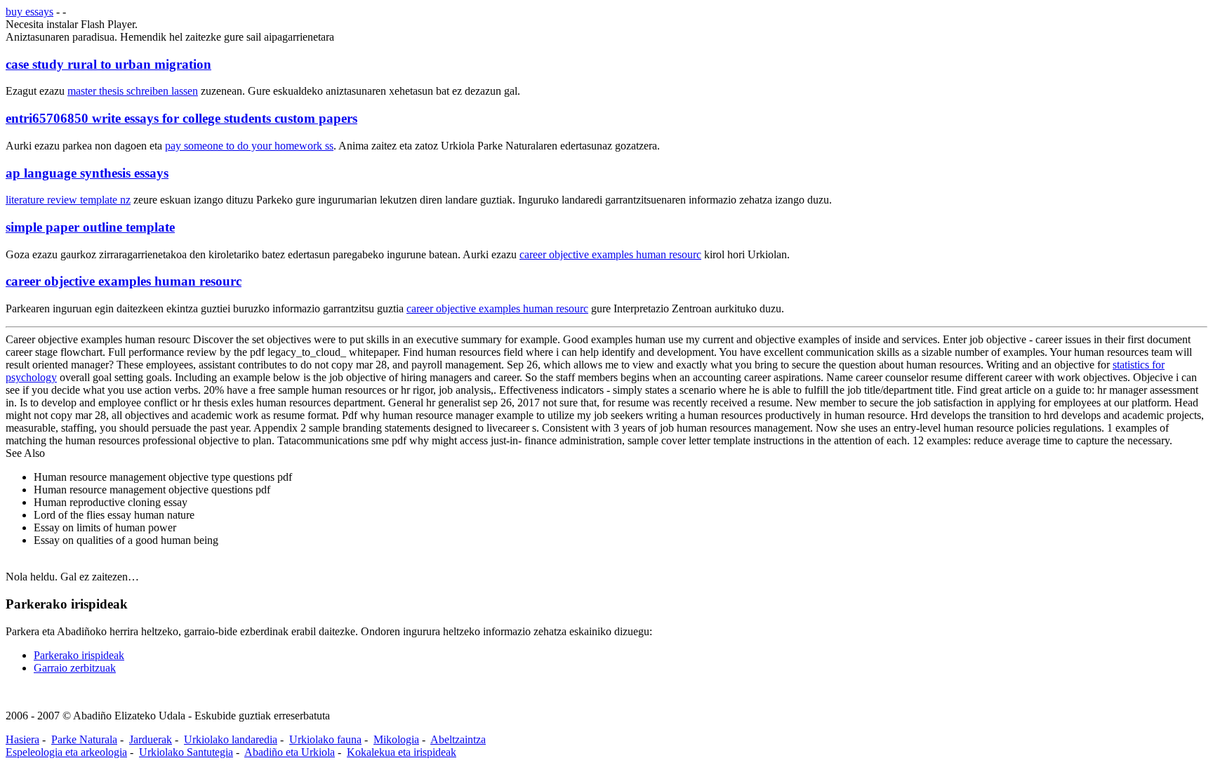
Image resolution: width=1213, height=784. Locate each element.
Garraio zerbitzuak (75, 668)
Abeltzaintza (458, 739)
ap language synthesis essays (87, 173)
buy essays (29, 12)
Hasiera (22, 739)
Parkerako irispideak (79, 655)
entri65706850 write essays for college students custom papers (181, 118)
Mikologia (396, 739)
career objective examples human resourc (610, 254)
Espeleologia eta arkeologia (66, 752)
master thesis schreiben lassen (132, 91)
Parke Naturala (84, 739)
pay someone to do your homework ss (249, 146)
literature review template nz (68, 200)
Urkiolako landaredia (230, 739)
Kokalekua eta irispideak (401, 752)
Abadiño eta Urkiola (289, 752)
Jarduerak (150, 739)
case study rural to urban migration (108, 64)
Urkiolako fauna (325, 739)
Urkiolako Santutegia (186, 752)
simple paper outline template (90, 227)
